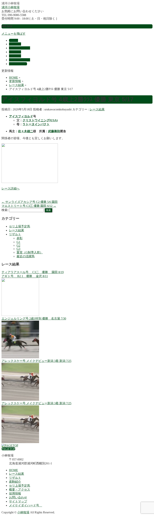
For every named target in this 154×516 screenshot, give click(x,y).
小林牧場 (23, 512)
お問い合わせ (18, 497)
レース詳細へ (11, 188)
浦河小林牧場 (11, 7)
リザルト (15, 234)
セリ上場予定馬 (19, 226)
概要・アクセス (19, 489)
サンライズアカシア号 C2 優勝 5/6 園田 (30, 201)
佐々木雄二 (25, 131)
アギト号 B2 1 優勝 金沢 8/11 (25, 276)
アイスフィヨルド (21, 116)
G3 (18, 248)
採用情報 (15, 493)
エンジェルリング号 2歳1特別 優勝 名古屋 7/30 (34, 318)
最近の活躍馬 (26, 256)
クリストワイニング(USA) (40, 120)
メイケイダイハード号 (25, 505)
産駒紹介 (15, 481)
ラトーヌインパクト (36, 124)
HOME (13, 470)
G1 (18, 242)
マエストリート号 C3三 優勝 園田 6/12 (29, 205)
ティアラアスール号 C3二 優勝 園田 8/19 (33, 272)
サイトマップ (18, 501)
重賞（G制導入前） (30, 252)
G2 (18, 245)
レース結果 (97, 109)
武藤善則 (54, 131)
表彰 (20, 238)
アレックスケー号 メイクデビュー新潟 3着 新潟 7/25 (36, 360)
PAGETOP (8, 448)
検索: (5, 210)
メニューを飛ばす (14, 33)
